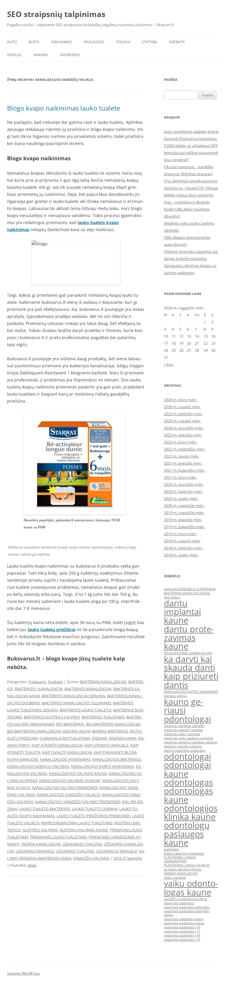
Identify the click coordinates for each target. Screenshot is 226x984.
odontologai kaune (187, 769)
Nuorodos (70, 54)
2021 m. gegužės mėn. (183, 463)
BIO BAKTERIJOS (70, 724)
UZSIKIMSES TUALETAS (82, 844)
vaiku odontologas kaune (191, 888)
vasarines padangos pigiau (184, 923)
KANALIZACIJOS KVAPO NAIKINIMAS (102, 766)
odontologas (188, 782)
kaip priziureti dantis (191, 680)
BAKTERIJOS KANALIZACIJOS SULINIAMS (76, 703)
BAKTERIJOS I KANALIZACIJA (39, 688)
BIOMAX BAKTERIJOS (110, 731)
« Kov (168, 364)
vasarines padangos (179, 903)
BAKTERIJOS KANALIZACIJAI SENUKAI (73, 695)
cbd (207, 593)
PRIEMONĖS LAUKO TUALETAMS (58, 837)
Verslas (14, 54)
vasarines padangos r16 (182, 927)
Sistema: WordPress (23, 973)
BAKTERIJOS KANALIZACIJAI (88, 688)
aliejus (169, 589)
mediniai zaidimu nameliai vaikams (190, 742)
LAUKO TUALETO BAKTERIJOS (44, 808)
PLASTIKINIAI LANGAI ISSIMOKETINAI (180, 859)
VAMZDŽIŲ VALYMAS (91, 858)
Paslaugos (94, 41)
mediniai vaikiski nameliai (183, 730)
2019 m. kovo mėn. (180, 533)
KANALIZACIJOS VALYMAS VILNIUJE (69, 780)
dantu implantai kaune (182, 611)
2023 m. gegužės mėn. (183, 435)
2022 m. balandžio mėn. (184, 449)
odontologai (187, 756)
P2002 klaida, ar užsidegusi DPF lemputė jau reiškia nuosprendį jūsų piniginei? (191, 152)
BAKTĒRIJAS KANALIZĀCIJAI (103, 681)
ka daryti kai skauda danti (189, 663)
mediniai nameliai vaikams (184, 726)
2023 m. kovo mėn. (180, 442)
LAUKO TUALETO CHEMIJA (94, 808)
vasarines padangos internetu (187, 907)
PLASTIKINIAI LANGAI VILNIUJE (187, 865)
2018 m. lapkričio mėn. (183, 548)
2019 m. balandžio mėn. (184, 526)
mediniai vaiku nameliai (182, 734)
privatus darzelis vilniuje (182, 869)
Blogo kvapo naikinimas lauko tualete (63, 108)
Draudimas (61, 41)
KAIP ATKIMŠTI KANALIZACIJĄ (57, 745)
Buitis (34, 41)
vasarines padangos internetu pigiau (187, 913)
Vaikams (40, 54)
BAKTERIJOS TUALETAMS (103, 717)
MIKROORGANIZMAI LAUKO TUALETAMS (76, 822)
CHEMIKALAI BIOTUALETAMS (64, 738)
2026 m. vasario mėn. (182, 406)
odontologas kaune (188, 795)
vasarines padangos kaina (183, 919)
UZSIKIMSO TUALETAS (75, 851)
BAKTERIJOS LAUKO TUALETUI (86, 710)
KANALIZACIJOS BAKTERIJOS (116, 759)
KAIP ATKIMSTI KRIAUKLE (106, 745)
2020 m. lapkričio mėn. (183, 491)
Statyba (149, 41)
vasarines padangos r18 (182, 935)
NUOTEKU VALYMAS (40, 830)
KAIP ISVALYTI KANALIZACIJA (67, 752)
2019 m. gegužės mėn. (183, 519)
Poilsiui (123, 41)
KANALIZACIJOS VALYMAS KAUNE (78, 773)
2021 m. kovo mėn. (180, 477)
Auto (12, 41)
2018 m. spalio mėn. (181, 555)
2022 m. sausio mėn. (181, 456)
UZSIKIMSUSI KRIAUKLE (116, 851)
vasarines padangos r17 (182, 931)
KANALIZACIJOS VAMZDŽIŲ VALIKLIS (68, 794)
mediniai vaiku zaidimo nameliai (188, 738)
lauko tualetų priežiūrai (51, 629)
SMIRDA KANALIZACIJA (41, 844)
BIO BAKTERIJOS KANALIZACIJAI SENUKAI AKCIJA (48, 731)
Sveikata (177, 41)
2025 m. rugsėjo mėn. (182, 420)
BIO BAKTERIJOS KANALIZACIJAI (113, 724)
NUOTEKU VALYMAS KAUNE (83, 830)
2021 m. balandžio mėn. (184, 470)
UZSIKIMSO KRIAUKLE (35, 851)
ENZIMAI (99, 738)
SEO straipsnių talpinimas (56, 14)
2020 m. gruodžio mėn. (184, 484)
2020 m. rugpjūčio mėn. (184, 505)
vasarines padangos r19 (182, 940)
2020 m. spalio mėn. (181, 498)
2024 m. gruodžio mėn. (184, 428)
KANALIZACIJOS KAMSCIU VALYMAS (38, 766)
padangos (171, 849)
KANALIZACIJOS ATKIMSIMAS (65, 759)
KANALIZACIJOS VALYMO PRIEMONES (65, 787)
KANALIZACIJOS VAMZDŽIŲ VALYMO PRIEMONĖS (77, 801)
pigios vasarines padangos (184, 853)
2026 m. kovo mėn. (180, 399)
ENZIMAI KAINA (123, 738)
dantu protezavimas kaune (189, 637)
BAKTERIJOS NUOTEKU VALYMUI (52, 717)
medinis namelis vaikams (183, 746)
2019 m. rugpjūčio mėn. (184, 512)
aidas (31, 865)
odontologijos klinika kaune (190, 812)
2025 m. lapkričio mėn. (183, 413)
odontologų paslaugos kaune (187, 833)
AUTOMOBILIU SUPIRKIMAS (195, 589)
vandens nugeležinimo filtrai (185, 899)
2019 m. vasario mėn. (182, 540)
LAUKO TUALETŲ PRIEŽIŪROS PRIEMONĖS (93, 815)
